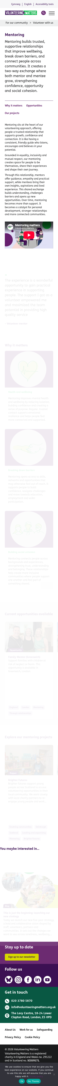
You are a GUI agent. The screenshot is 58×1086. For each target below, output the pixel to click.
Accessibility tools (44, 4)
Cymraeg (15, 4)
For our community (17, 23)
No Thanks (33, 1081)
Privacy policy (36, 1076)
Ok (21, 1081)
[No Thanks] (54, 1074)
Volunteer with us (43, 23)
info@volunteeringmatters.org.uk (33, 1007)
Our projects (12, 113)
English (28, 4)
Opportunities (34, 106)
